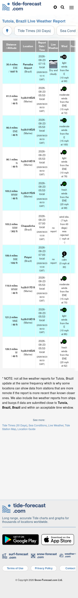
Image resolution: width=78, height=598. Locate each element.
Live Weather (55, 425)
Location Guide (27, 429)
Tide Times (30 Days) (34, 30)
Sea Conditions (38, 425)
